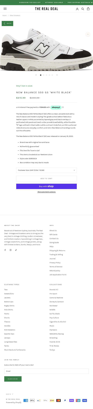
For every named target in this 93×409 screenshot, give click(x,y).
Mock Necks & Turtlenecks (15, 350)
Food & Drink (55, 342)
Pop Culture (54, 318)
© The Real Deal (13, 399)
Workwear (54, 306)
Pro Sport (53, 294)
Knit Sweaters (9, 330)
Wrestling (53, 338)
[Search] (82, 8)
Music (52, 326)
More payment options (47, 192)
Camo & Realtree (56, 298)
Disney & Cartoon (57, 302)
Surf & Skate (55, 314)
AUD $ (8, 394)
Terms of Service (56, 267)
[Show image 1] (40, 75)
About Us (53, 230)
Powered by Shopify (13, 402)
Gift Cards (53, 234)
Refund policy (55, 271)
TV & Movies (54, 346)
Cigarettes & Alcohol (58, 322)
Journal (52, 259)
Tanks (6, 346)
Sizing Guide (54, 243)
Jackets (7, 298)
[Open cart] (88, 8)
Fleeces (7, 322)
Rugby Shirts (9, 306)
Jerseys (7, 338)
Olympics (53, 330)
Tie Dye (52, 350)
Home (5, 15)
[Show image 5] (52, 75)
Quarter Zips (9, 334)
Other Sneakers (15, 15)
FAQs (52, 247)
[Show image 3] (46, 75)
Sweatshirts (9, 294)
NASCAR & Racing (57, 334)
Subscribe (13, 379)
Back (9, 23)
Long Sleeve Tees (10, 342)
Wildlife (52, 310)
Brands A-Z (54, 290)
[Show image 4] (49, 75)
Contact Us (54, 238)
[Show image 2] (43, 75)
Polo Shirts (8, 310)
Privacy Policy (55, 263)
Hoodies (7, 326)
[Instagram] (10, 250)
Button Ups (8, 302)
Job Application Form (58, 275)
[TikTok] (16, 250)
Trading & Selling (56, 255)
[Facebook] (5, 250)
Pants (6, 314)
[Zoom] (88, 34)
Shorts (7, 318)
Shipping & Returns (57, 251)
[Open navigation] (5, 9)
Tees (6, 290)
